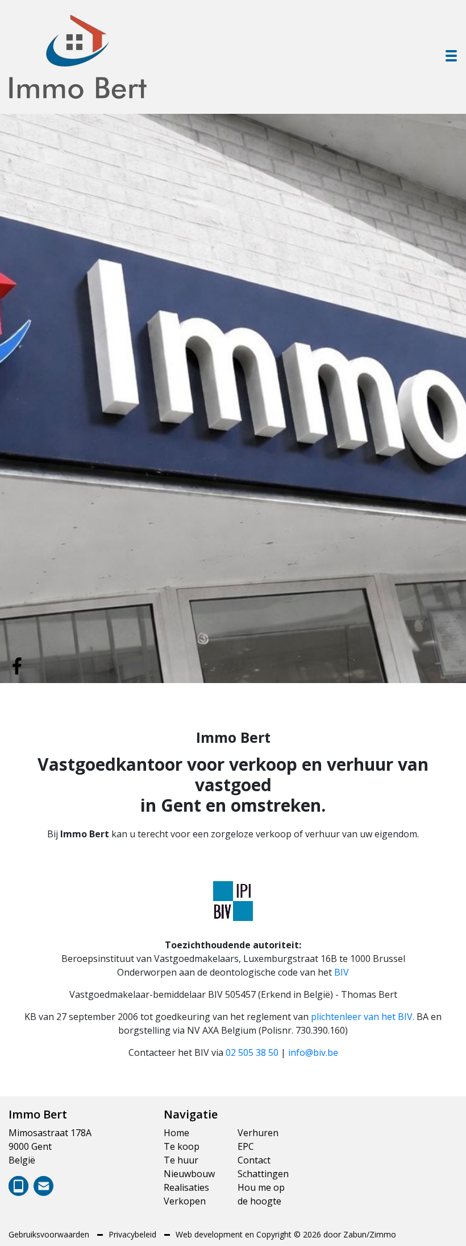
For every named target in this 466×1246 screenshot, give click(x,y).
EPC (246, 1146)
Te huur (181, 1160)
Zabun (355, 1234)
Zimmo (382, 1234)
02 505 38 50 (252, 1052)
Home (176, 1132)
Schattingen (263, 1173)
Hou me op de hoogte (261, 1194)
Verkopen (185, 1201)
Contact (254, 1160)
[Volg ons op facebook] (17, 665)
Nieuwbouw (189, 1173)
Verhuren (258, 1132)
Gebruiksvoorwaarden (50, 1234)
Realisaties (186, 1187)
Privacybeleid (134, 1234)
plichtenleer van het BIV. (362, 1016)
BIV (341, 972)
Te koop (181, 1146)
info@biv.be (313, 1052)
